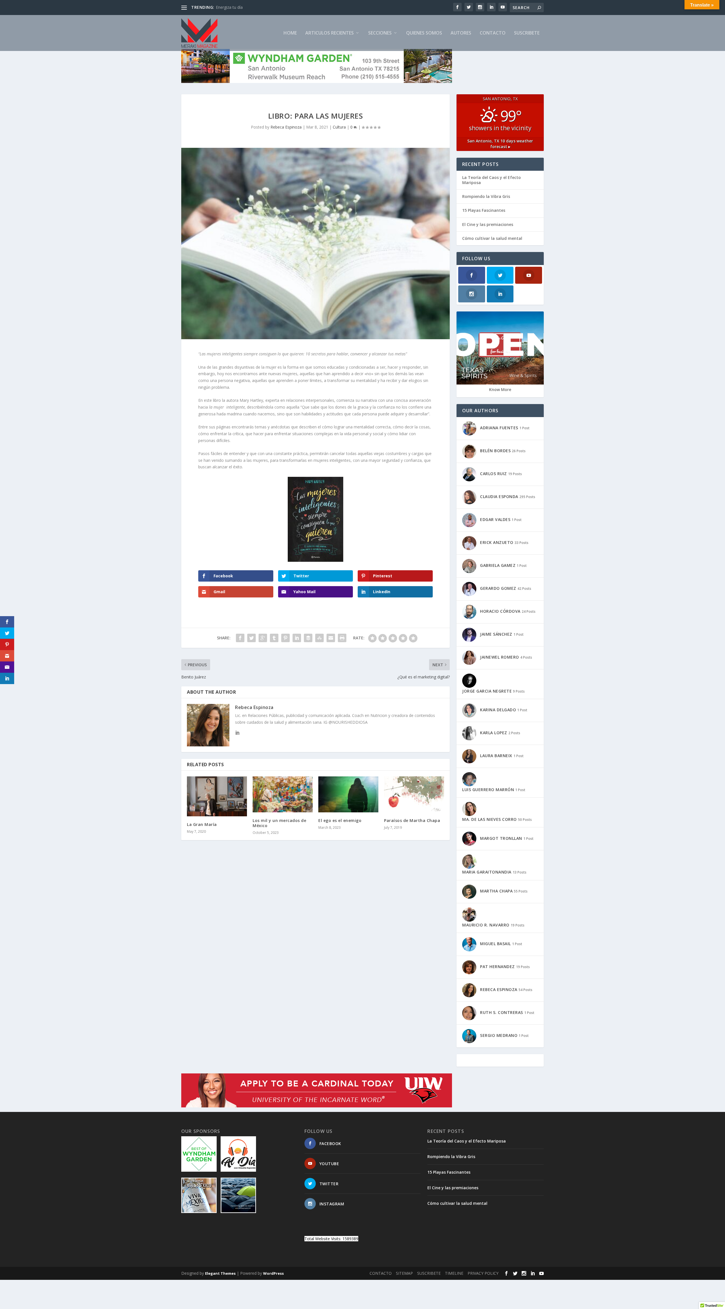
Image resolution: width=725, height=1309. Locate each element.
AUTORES (461, 33)
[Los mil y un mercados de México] (283, 794)
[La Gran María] (217, 796)
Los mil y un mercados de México (279, 823)
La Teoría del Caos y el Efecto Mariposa (491, 180)
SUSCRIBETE (527, 33)
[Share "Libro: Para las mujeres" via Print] (342, 638)
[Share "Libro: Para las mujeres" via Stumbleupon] (319, 638)
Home (290, 33)
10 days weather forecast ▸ (500, 143)
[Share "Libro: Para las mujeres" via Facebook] (240, 638)
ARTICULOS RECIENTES (329, 33)
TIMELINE (454, 1273)
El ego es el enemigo (339, 820)
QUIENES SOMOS (424, 33)
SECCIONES (380, 33)
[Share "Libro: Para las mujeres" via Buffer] (308, 638)
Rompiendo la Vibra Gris (486, 196)
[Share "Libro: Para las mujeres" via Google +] (262, 638)
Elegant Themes (220, 1273)
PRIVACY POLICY (483, 1273)
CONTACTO (493, 33)
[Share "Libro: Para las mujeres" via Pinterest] (285, 638)
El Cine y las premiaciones (487, 224)
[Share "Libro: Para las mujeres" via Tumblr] (274, 638)
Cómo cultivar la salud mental (492, 238)
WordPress (273, 1273)
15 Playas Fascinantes (483, 210)
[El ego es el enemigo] (348, 794)
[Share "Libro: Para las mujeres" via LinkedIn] (296, 638)
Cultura (339, 127)
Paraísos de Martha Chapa (412, 820)
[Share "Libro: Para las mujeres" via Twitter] (251, 638)
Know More (500, 389)
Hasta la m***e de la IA (237, 7)
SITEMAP (404, 1273)
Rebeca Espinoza (286, 127)
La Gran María (202, 824)
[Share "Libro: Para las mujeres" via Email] (330, 638)
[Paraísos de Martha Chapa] (414, 794)
